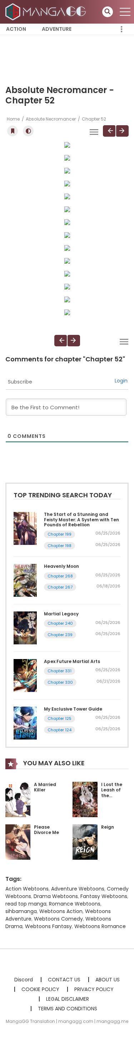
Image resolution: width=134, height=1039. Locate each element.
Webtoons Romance (100, 926)
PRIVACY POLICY (94, 989)
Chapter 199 (59, 534)
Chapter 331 (59, 671)
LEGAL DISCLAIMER (67, 999)
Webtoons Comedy (58, 918)
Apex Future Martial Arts (72, 661)
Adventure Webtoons (77, 888)
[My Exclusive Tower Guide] (25, 722)
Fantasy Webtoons (103, 896)
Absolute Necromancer (51, 119)
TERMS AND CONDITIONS (67, 1008)
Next (122, 131)
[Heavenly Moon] (25, 580)
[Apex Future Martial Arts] (25, 675)
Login (121, 380)
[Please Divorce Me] (17, 841)
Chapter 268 (60, 576)
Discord (23, 979)
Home (13, 119)
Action (16, 29)
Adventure (56, 29)
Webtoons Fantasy (48, 926)
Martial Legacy (61, 614)
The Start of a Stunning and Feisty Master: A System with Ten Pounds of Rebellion (81, 519)
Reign (107, 827)
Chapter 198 (59, 545)
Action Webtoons (27, 888)
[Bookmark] (12, 131)
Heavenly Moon (61, 566)
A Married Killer (45, 787)
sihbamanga (21, 911)
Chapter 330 (60, 682)
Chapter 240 (60, 623)
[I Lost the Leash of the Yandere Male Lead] (85, 799)
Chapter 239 (60, 635)
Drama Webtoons (56, 896)
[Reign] (85, 841)
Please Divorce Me (46, 830)
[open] (125, 12)
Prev (109, 131)
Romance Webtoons (74, 903)
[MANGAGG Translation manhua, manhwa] (46, 11)
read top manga (25, 903)
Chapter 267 (60, 587)
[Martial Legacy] (25, 627)
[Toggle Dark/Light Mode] (28, 131)
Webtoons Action (61, 911)
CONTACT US (64, 979)
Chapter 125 (59, 718)
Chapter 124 (59, 730)
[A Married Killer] (17, 799)
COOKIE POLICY (40, 989)
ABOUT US (107, 979)
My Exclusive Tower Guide (73, 709)
